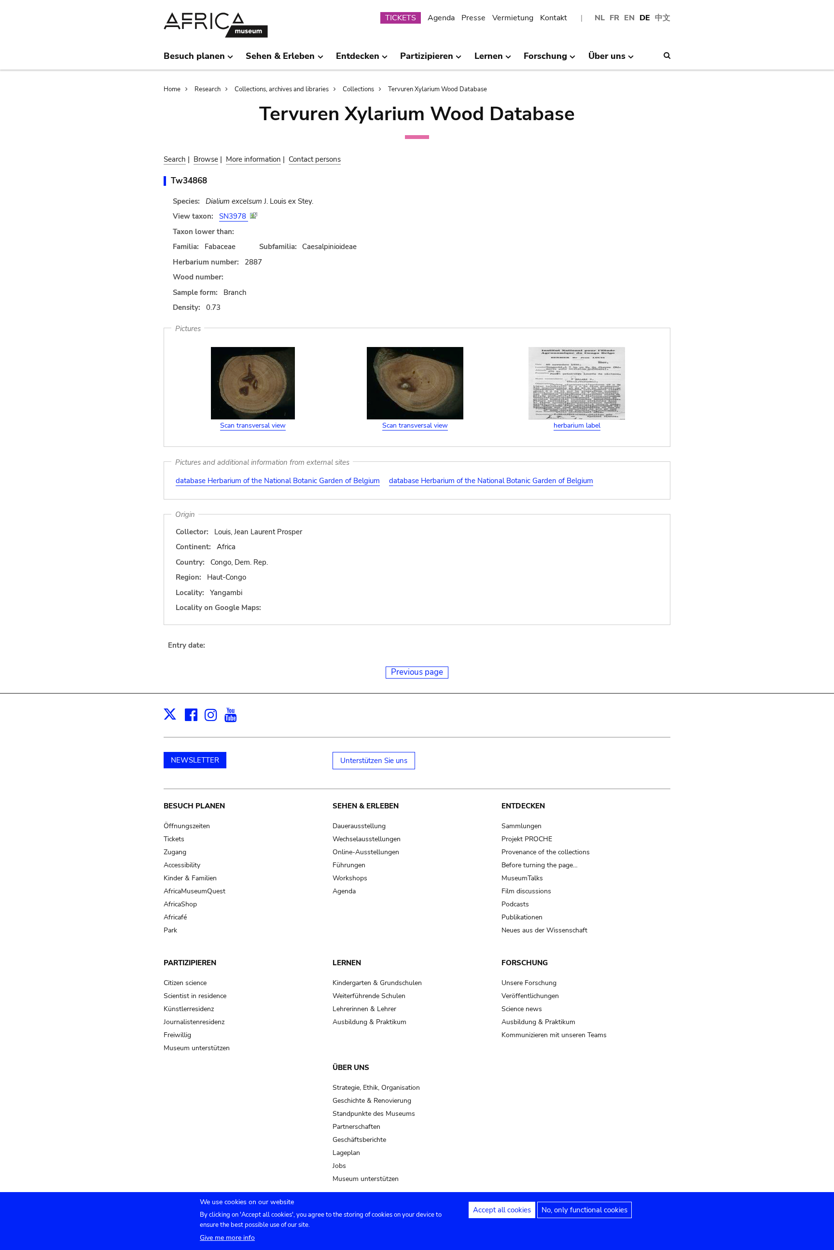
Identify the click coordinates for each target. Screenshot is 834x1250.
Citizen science (185, 982)
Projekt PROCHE (526, 839)
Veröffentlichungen (530, 995)
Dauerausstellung (359, 826)
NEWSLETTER (195, 760)
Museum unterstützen (197, 1048)
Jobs (339, 1165)
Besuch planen (194, 806)
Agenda (441, 18)
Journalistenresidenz (194, 1022)
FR (614, 18)
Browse (206, 159)
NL (600, 18)
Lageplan (346, 1152)
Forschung (524, 963)
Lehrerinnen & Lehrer (364, 1009)
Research (208, 89)
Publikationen (521, 917)
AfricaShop (180, 904)
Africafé (175, 917)
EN (629, 18)
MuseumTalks (522, 878)
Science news (521, 1009)
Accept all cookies (502, 1210)
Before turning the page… (539, 865)
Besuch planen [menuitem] (194, 59)
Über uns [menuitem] (607, 59)
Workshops (350, 878)
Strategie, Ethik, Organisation (376, 1087)
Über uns (351, 1067)
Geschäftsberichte (359, 1139)
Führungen (349, 865)
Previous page (417, 672)
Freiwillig (177, 1035)
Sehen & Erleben (366, 806)
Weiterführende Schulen (369, 995)
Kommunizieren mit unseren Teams (554, 1035)
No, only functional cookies (584, 1210)
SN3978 (233, 216)
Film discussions (526, 891)
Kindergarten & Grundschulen (377, 982)
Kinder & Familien (190, 878)
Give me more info (227, 1237)
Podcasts (515, 904)
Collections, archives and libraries (282, 89)
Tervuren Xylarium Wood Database (437, 89)
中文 (662, 18)
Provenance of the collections (545, 852)
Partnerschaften (356, 1126)
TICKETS (400, 18)
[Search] (667, 55)
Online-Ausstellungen (366, 852)
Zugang (175, 852)
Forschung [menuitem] (545, 59)
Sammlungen (521, 826)
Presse (473, 18)
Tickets (174, 839)
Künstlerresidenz (189, 1009)
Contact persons (315, 159)
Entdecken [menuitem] (357, 59)
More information (253, 159)
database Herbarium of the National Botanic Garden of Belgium (278, 481)
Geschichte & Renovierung (372, 1100)
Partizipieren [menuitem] (426, 59)
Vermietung (512, 18)
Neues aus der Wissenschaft (544, 930)
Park (170, 930)
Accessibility (182, 865)
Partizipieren (190, 963)
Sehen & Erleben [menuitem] (280, 59)
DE (644, 18)
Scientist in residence (195, 995)
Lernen (347, 963)
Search (175, 159)
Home (172, 89)
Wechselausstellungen (367, 839)
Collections (358, 89)
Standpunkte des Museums (374, 1113)
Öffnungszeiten (187, 826)
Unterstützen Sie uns (373, 760)
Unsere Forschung (528, 982)
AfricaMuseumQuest (194, 891)
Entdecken (523, 806)
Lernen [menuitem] (488, 59)
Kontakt (553, 18)
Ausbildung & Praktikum (369, 1022)
